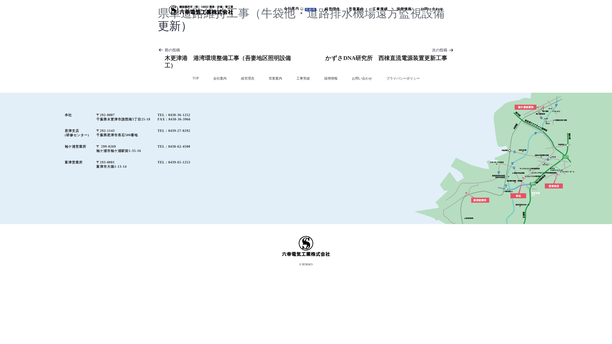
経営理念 (332, 9)
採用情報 (404, 9)
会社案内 (291, 8)
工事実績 (380, 9)
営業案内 (356, 9)
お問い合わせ (432, 9)
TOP (195, 78)
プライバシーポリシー (403, 78)
